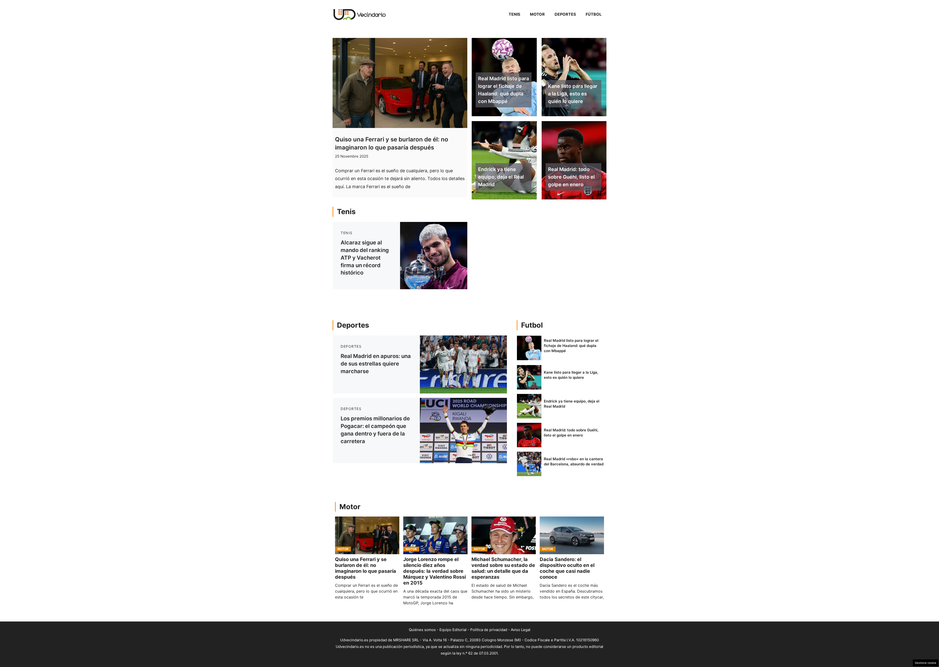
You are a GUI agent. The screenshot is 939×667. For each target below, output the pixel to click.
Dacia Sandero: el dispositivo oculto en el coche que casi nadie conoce (567, 568)
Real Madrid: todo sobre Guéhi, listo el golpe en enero (571, 176)
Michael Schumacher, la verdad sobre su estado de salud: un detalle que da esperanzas (503, 568)
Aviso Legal (520, 629)
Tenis (514, 14)
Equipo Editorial (453, 629)
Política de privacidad (488, 629)
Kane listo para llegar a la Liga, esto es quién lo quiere (572, 93)
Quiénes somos (422, 629)
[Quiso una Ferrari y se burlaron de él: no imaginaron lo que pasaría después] (367, 535)
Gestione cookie (925, 663)
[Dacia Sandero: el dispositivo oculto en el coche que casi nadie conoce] (572, 535)
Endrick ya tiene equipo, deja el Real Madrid (501, 176)
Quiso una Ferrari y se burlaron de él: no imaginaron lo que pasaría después (365, 568)
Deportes (565, 14)
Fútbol (594, 14)
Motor (537, 14)
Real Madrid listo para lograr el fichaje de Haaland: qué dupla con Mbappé (503, 90)
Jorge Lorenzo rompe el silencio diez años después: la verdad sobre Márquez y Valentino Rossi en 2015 (434, 571)
